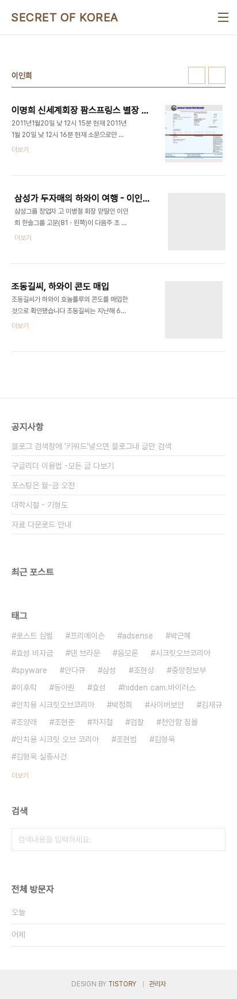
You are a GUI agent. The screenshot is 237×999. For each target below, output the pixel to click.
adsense (137, 635)
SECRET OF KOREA (65, 17)
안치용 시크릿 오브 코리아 (57, 739)
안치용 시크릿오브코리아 (55, 704)
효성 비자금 (34, 653)
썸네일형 (196, 75)
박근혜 (180, 635)
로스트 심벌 (34, 635)
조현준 (64, 722)
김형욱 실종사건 (41, 756)
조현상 (143, 670)
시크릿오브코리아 (183, 653)
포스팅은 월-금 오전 (43, 485)
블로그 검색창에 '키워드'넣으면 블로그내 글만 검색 (91, 446)
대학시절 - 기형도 (40, 505)
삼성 (109, 670)
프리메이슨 (87, 635)
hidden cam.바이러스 (159, 687)
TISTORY (122, 984)
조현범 (126, 739)
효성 (99, 687)
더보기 (20, 776)
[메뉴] (223, 17)
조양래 (26, 722)
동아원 (64, 687)
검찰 (137, 722)
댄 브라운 (85, 653)
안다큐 (74, 670)
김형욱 (164, 739)
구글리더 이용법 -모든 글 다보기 (63, 465)
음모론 (127, 653)
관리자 (157, 984)
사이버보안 (167, 704)
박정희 (122, 704)
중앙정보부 (188, 670)
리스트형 (216, 75)
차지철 (102, 722)
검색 (214, 839)
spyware (31, 670)
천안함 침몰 (179, 722)
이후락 (26, 687)
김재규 (211, 704)
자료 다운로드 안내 (41, 524)
